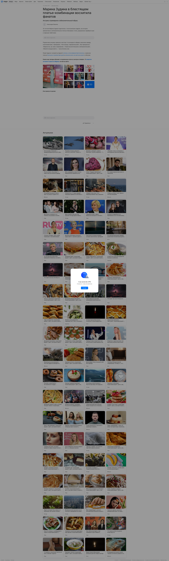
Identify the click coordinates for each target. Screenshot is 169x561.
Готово (84, 288)
